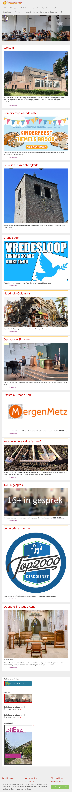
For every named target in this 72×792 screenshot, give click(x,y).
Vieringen (13, 8)
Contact (35, 12)
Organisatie (7, 12)
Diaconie (45, 8)
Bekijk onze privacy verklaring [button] (21, 789)
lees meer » (13, 105)
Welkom (5, 8)
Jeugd (54, 8)
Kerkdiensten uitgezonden (49, 12)
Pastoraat (35, 8)
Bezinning (24, 8)
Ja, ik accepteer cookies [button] (60, 787)
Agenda (28, 12)
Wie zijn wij (18, 12)
